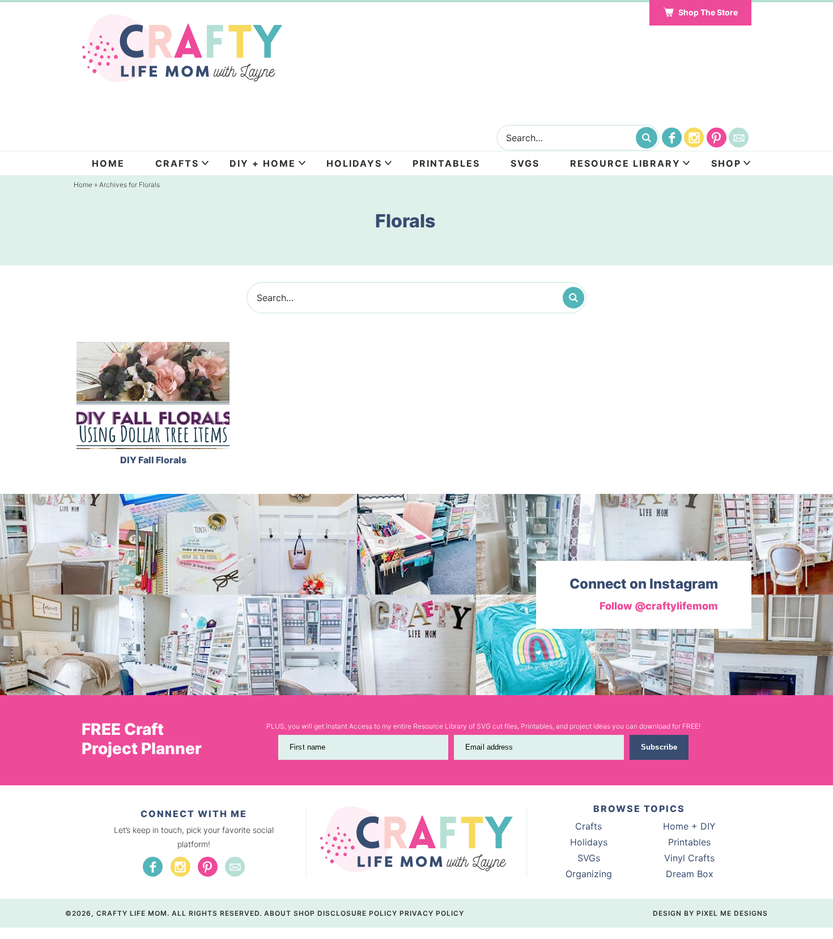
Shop (726, 163)
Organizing (589, 873)
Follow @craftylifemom (659, 606)
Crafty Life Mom (182, 48)
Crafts (177, 163)
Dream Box (689, 873)
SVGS (525, 163)
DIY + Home (263, 163)
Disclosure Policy (357, 913)
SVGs (588, 858)
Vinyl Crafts (689, 858)
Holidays (354, 163)
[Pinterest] (716, 137)
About (277, 913)
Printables (446, 163)
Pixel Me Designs (732, 913)
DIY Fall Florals (153, 460)
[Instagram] (694, 137)
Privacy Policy (432, 913)
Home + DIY (689, 826)
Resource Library (625, 163)
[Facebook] (672, 137)
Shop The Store (708, 12)
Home (108, 163)
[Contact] (739, 137)
